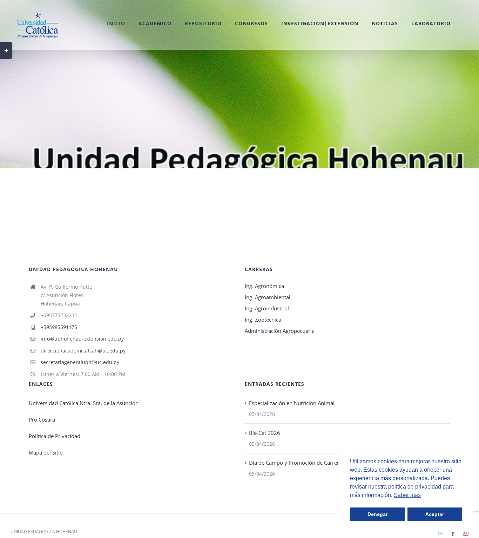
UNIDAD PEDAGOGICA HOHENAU (44, 531)
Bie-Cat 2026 (264, 432)
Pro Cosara (42, 419)
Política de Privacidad (54, 435)
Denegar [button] (377, 514)
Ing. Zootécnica (263, 319)
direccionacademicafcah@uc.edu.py (83, 350)
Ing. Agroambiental (267, 297)
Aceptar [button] (434, 514)
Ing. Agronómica (264, 285)
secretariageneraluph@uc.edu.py (80, 362)
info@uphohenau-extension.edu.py (82, 338)
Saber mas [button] (407, 495)
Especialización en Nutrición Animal (292, 402)
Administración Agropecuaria (280, 330)
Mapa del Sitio (46, 452)
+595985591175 (59, 327)
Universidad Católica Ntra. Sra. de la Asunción (84, 402)
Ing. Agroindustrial (267, 308)
